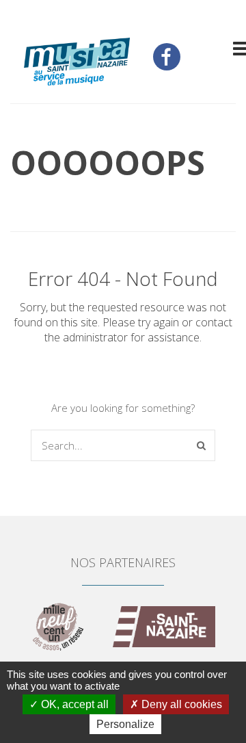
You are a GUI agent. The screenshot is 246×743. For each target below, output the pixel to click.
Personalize (125, 724)
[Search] (201, 445)
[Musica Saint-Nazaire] (77, 63)
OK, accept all (73, 704)
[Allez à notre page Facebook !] (166, 56)
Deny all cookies (180, 704)
